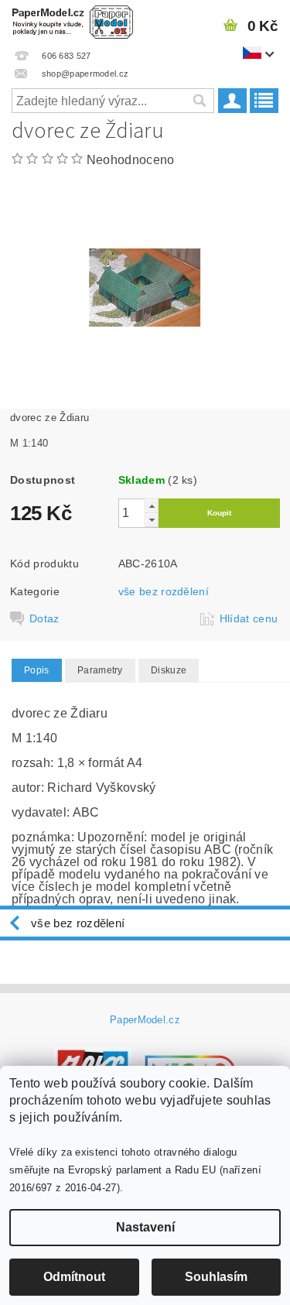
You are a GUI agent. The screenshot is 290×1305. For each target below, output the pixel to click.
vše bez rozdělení (163, 591)
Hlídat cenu (249, 618)
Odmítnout (74, 1276)
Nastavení (145, 1227)
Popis (36, 670)
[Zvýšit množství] (152, 505)
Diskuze (168, 670)
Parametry (100, 670)
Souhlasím (216, 1276)
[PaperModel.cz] (73, 20)
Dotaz (44, 618)
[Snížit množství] (152, 519)
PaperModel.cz (145, 1020)
